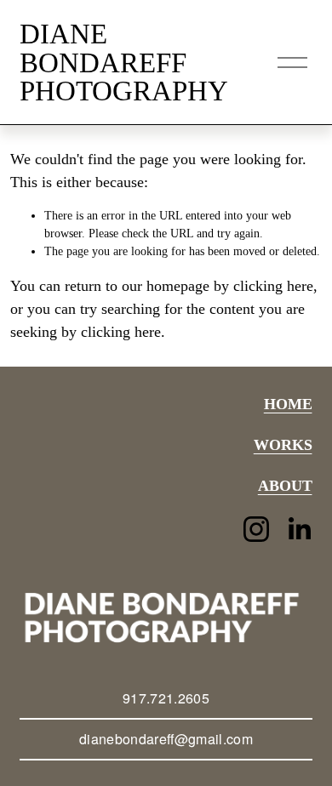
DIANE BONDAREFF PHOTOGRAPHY (124, 62)
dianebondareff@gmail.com (166, 739)
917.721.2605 (166, 698)
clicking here (273, 285)
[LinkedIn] (298, 529)
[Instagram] (256, 529)
